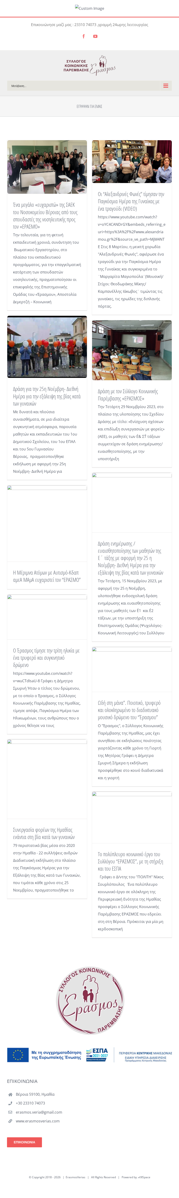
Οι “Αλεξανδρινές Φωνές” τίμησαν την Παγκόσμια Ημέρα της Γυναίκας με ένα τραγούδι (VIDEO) (131, 201)
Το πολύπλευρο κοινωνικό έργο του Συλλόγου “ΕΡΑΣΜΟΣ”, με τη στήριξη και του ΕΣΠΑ (130, 861)
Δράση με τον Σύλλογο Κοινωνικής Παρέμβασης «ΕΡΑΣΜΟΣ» (128, 394)
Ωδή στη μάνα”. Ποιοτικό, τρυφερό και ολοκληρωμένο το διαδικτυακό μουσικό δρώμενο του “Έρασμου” (129, 710)
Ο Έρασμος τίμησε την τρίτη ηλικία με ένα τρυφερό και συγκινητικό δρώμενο (46, 657)
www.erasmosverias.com (38, 1121)
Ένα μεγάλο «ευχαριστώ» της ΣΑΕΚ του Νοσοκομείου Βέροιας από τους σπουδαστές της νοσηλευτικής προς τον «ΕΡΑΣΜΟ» (45, 215)
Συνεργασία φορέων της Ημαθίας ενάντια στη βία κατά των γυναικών (44, 833)
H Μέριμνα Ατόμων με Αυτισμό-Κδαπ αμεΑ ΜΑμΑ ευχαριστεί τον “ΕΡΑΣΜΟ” (47, 576)
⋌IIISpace (144, 1177)
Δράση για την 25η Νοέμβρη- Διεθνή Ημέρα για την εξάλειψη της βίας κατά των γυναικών (47, 396)
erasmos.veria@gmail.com (39, 1112)
